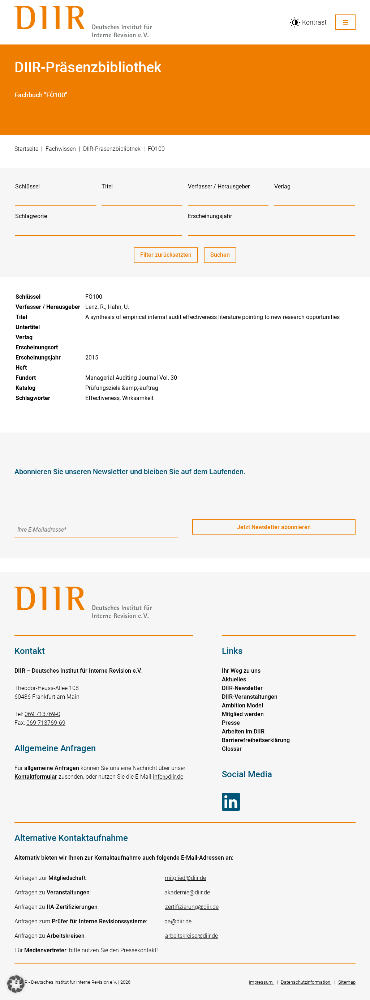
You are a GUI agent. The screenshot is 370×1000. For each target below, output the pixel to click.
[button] (16, 984)
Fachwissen (61, 148)
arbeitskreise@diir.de (191, 935)
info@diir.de (168, 776)
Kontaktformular (35, 776)
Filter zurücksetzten (166, 254)
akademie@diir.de (187, 892)
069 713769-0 (42, 714)
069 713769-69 (45, 722)
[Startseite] (147, 22)
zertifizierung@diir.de (192, 906)
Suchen (223, 257)
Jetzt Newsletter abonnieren (274, 527)
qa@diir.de (178, 921)
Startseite (26, 148)
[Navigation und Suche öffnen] (345, 22)
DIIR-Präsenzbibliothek (112, 148)
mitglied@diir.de (185, 878)
